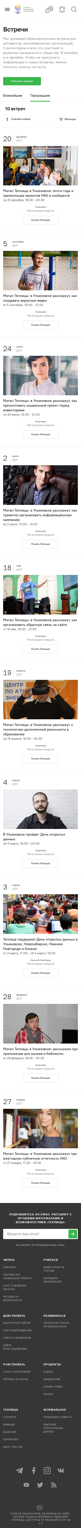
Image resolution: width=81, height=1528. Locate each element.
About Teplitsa (13, 1447)
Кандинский (51, 1379)
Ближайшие (12, 95)
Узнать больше (40, 220)
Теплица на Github (15, 1379)
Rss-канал (54, 1485)
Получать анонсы (22, 81)
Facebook (34, 1470)
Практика (9, 1267)
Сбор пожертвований (17, 1330)
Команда (9, 1425)
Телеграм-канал (20, 1470)
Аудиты (48, 1372)
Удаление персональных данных (53, 1428)
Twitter (40, 1485)
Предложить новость (57, 1417)
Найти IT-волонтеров (17, 1338)
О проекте (9, 1417)
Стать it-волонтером (16, 1372)
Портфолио (10, 1440)
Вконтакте (61, 1470)
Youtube (27, 1485)
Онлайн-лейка (53, 1387)
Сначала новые (20, 119)
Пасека (48, 1394)
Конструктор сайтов (16, 1323)
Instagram (47, 1470)
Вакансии (9, 1432)
